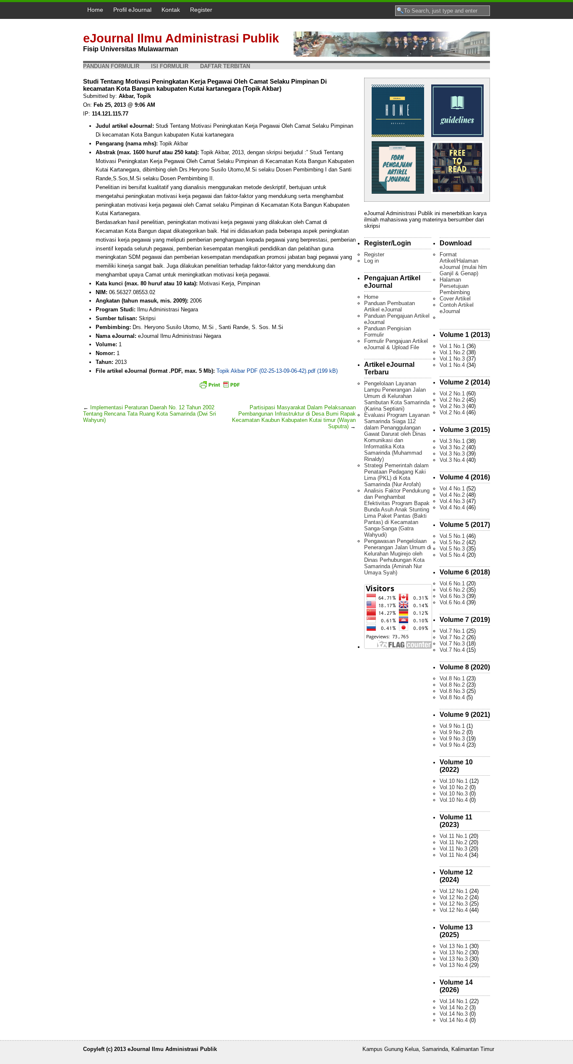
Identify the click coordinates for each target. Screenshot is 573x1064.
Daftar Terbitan (225, 66)
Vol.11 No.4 (453, 855)
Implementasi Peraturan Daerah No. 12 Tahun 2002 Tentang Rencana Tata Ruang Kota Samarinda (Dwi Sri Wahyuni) (149, 413)
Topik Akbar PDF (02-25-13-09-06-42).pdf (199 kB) (277, 371)
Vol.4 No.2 (452, 495)
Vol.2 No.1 (452, 393)
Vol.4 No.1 (452, 488)
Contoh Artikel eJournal (457, 308)
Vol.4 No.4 (452, 507)
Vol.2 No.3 (452, 406)
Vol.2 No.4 (452, 412)
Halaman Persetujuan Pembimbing (455, 286)
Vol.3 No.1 (452, 441)
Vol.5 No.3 (452, 548)
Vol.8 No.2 (452, 685)
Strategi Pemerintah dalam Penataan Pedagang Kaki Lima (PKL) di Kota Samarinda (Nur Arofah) (396, 474)
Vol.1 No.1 (452, 346)
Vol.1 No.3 (452, 359)
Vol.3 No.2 (452, 447)
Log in (371, 261)
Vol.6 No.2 (452, 590)
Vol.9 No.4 (452, 745)
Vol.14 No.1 (454, 1001)
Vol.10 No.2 (454, 787)
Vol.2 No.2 (452, 400)
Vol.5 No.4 (452, 555)
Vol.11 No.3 (453, 848)
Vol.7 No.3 (452, 643)
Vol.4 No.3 (452, 501)
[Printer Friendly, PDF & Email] (219, 384)
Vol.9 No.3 (452, 738)
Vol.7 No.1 (452, 631)
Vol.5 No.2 (452, 542)
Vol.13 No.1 (454, 946)
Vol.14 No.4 (454, 1020)
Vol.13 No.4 (454, 965)
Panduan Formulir (111, 66)
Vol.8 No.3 (452, 691)
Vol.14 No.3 (454, 1014)
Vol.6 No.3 (452, 596)
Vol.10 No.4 (454, 800)
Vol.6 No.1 (452, 583)
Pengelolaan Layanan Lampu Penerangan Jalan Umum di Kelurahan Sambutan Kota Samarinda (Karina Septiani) (397, 396)
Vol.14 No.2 (454, 1007)
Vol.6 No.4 (452, 602)
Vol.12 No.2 (454, 897)
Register (201, 9)
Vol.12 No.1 (454, 891)
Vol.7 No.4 (452, 650)
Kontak (170, 9)
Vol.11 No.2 (453, 842)
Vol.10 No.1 (454, 781)
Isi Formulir (169, 66)
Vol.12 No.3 (454, 904)
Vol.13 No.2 (454, 952)
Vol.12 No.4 (454, 910)
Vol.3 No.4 (452, 460)
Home (95, 9)
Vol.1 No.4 (452, 365)
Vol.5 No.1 (452, 536)
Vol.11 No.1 (453, 836)
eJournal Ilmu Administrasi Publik (181, 38)
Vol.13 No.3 (454, 959)
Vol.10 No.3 (454, 793)
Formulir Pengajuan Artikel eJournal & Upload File (396, 344)
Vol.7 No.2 (452, 637)
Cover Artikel (455, 298)
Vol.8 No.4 (452, 697)
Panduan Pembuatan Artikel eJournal (389, 306)
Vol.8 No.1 (452, 678)
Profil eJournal (132, 9)
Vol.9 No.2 (452, 732)
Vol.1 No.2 (452, 352)
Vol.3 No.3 (452, 453)
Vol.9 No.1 (452, 726)
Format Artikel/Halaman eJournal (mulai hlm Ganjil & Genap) (463, 264)
